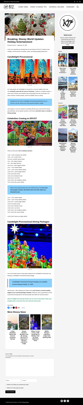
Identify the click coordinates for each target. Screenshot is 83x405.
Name (8, 380)
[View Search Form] (77, 7)
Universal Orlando (56, 7)
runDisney (71, 7)
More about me (67, 47)
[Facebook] (74, 2)
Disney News (23, 7)
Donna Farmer (12, 45)
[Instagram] (80, 2)
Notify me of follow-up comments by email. (18, 384)
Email (24, 380)
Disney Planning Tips (38, 7)
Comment (8, 357)
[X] (77, 2)
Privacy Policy (25, 402)
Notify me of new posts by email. (15, 388)
